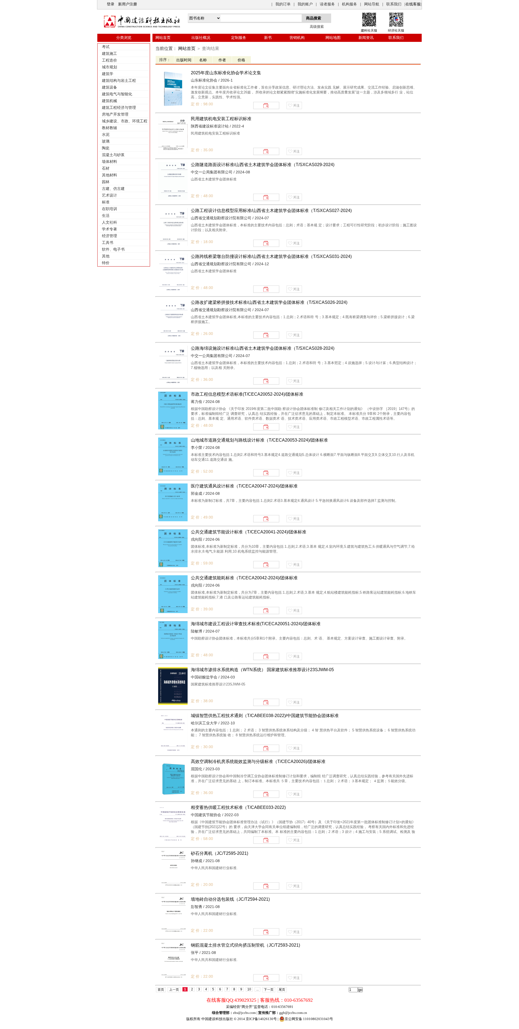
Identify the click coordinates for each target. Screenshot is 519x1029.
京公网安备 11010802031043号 (309, 1019)
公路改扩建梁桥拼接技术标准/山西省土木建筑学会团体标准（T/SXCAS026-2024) (269, 302)
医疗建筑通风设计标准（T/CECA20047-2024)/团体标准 (244, 486)
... (257, 989)
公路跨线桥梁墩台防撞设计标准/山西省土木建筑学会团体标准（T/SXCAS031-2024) (271, 256)
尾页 (282, 989)
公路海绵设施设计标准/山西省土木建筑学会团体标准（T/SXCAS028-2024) (262, 348)
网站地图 (333, 38)
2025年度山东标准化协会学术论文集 (226, 72)
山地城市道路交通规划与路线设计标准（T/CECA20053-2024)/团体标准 (259, 440)
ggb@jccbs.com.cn (293, 1013)
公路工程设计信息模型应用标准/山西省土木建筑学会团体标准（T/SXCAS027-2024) (271, 210)
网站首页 (163, 38)
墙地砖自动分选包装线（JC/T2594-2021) (230, 899)
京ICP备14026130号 (261, 1019)
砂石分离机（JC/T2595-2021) (219, 853)
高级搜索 (317, 27)
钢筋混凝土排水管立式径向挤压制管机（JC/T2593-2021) (245, 945)
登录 (110, 4)
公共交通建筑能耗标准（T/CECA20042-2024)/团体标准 (244, 578)
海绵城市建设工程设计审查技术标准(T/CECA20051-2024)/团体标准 (256, 623)
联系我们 (393, 4)
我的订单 (283, 4)
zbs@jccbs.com (244, 1013)
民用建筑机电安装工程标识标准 (221, 118)
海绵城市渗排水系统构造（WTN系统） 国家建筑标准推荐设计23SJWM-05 (262, 669)
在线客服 (413, 4)
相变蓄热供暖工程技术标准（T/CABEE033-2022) (238, 807)
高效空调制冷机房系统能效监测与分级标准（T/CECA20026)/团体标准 (258, 761)
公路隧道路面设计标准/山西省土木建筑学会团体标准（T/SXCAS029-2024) (262, 164)
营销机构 (297, 38)
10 (249, 989)
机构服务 (349, 4)
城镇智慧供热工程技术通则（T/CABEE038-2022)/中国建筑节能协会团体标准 (265, 715)
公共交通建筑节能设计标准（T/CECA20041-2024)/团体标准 (248, 532)
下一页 (269, 989)
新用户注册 (127, 4)
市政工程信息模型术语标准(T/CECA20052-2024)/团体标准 (247, 394)
